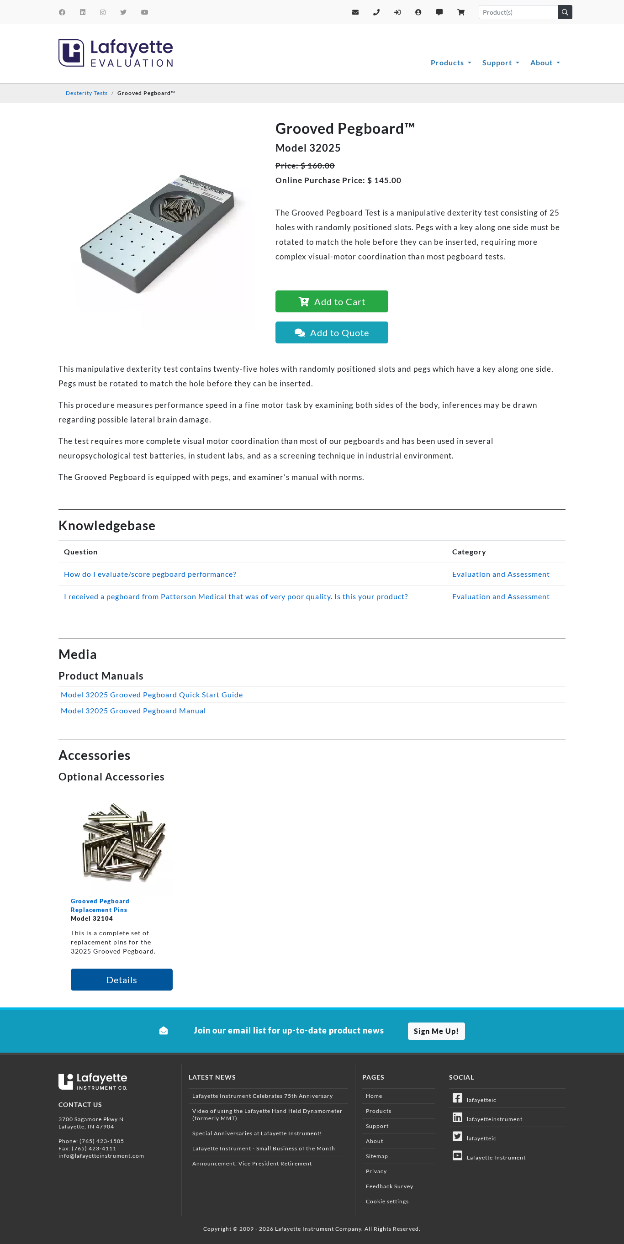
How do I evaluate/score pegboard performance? (150, 573)
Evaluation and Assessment (501, 573)
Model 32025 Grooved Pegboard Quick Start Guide (152, 694)
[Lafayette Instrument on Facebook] (62, 12)
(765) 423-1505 (101, 1141)
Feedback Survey (389, 1186)
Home (374, 1095)
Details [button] (121, 979)
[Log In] (397, 12)
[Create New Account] (418, 12)
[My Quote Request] (439, 12)
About (542, 62)
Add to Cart (337, 301)
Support (498, 62)
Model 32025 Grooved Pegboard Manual (133, 710)
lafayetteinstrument (493, 1119)
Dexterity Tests (87, 93)
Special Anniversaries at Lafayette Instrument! (257, 1133)
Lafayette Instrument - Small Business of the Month (263, 1148)
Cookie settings (387, 1201)
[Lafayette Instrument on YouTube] (145, 12)
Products (448, 62)
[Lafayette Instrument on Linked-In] (83, 12)
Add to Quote (337, 332)
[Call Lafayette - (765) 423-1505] (376, 12)
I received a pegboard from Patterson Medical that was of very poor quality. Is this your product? (236, 596)
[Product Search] (565, 12)
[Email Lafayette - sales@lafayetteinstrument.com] (355, 12)
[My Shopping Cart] (461, 12)
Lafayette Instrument (494, 1157)
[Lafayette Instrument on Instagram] (103, 12)
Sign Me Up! (436, 1031)
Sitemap (377, 1156)
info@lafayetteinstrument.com (101, 1155)
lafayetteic (480, 1099)
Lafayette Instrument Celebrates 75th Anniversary (262, 1095)
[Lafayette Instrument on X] (123, 12)
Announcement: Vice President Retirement (252, 1163)
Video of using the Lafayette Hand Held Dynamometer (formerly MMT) (267, 1114)
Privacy (376, 1171)
